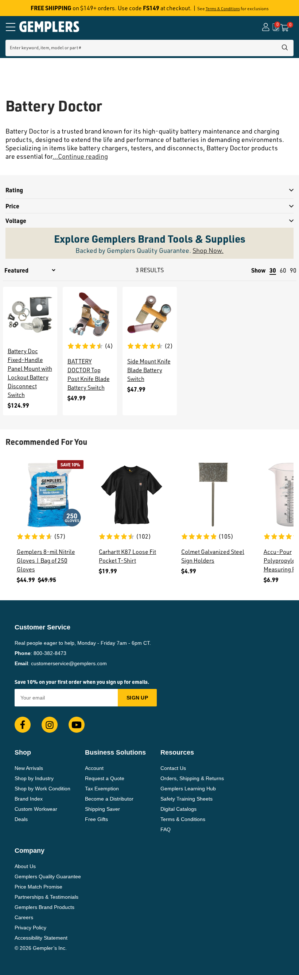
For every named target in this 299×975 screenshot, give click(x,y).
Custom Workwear (36, 809)
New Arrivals (29, 768)
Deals (21, 819)
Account (94, 768)
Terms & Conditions (223, 8)
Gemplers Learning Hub (188, 788)
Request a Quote (104, 778)
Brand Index (29, 799)
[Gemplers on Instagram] (50, 725)
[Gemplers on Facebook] (23, 725)
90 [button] (293, 270)
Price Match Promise (38, 887)
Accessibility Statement (41, 938)
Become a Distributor (109, 799)
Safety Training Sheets (186, 799)
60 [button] (283, 270)
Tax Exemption (102, 788)
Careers (24, 917)
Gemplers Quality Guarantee (48, 876)
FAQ (165, 829)
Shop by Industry (34, 778)
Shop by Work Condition (42, 788)
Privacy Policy (30, 927)
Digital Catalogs (178, 809)
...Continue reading (80, 156)
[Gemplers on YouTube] (77, 725)
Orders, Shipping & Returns (192, 778)
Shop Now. (208, 250)
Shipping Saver (102, 809)
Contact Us (173, 768)
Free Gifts (96, 819)
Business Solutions (115, 752)
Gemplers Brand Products (44, 907)
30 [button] (272, 270)
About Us (25, 866)
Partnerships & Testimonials (46, 897)
